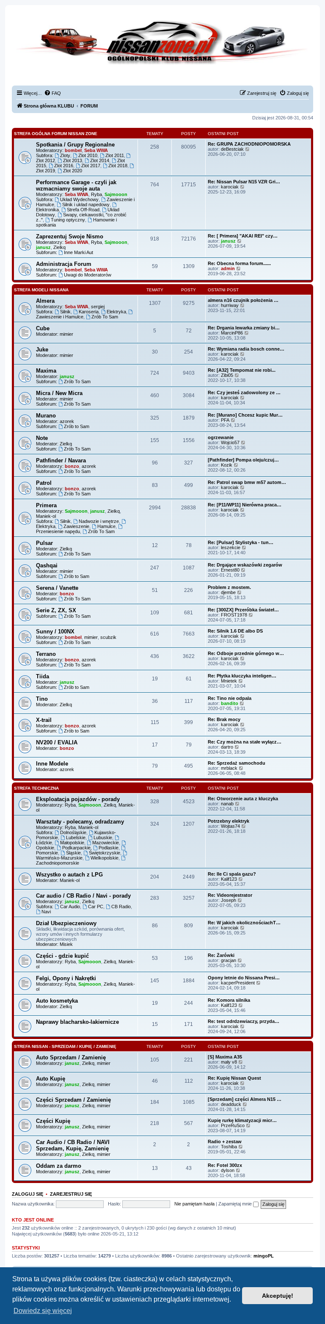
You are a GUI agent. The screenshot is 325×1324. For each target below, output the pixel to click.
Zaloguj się (27, 1194)
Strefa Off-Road (83, 209)
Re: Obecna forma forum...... (239, 263)
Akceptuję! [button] (277, 1295)
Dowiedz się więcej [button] (43, 1310)
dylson (227, 1170)
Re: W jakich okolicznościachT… (244, 922)
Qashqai (47, 565)
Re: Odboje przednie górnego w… (246, 653)
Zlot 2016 (63, 165)
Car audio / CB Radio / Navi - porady (83, 896)
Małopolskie (72, 842)
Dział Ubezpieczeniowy (66, 923)
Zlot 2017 (90, 165)
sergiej (98, 306)
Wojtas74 (230, 826)
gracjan (228, 960)
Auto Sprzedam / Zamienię (71, 1057)
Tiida (42, 676)
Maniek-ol (46, 516)
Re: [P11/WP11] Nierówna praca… (244, 504)
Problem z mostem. (229, 587)
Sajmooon (116, 194)
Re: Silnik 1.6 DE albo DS (235, 630)
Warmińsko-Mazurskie (59, 857)
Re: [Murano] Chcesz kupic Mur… (245, 414)
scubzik (108, 637)
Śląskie (73, 852)
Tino (42, 699)
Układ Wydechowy (79, 199)
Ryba (96, 194)
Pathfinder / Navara (61, 460)
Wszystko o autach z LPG (69, 874)
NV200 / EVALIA (56, 742)
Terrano (46, 654)
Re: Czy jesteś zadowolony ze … (244, 392)
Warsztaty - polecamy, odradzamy (80, 821)
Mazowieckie (105, 842)
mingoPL (263, 1255)
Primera (46, 505)
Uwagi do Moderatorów (87, 274)
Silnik (65, 311)
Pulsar (44, 543)
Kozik (226, 464)
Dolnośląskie (73, 832)
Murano (46, 415)
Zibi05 (227, 375)
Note (42, 438)
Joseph (228, 900)
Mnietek (229, 680)
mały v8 (229, 1061)
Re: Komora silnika (229, 1000)
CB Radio (121, 906)
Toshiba (229, 1146)
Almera (45, 301)
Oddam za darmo (58, 1166)
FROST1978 (234, 614)
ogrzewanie (221, 437)
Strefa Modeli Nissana (41, 289)
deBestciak (232, 149)
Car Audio (70, 906)
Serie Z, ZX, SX (56, 610)
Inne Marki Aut (78, 252)
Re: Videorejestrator (230, 895)
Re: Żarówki (221, 955)
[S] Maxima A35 (225, 1056)
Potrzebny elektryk (228, 821)
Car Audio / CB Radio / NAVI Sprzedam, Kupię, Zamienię (73, 1145)
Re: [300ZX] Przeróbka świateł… (243, 609)
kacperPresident (238, 982)
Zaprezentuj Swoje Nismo (69, 236)
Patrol (44, 483)
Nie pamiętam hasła (194, 1203)
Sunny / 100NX (55, 631)
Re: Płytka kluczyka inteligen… (242, 675)
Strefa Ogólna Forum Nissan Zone (55, 133)
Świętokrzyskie (104, 852)
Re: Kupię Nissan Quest (234, 1078)
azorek (67, 421)
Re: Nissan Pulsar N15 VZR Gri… (244, 181)
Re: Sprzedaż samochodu (236, 763)
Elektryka (116, 311)
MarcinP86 (232, 332)
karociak (230, 186)
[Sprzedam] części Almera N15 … (244, 1099)
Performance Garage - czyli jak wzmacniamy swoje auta (76, 185)
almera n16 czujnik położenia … (243, 300)
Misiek (66, 944)
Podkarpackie (76, 847)
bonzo (72, 466)
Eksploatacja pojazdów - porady (78, 799)
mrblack (229, 768)
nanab (227, 803)
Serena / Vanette (57, 588)
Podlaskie (108, 847)
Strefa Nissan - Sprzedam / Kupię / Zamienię (65, 1046)
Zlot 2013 (72, 160)
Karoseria (89, 311)
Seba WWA (96, 150)
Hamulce (106, 526)
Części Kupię (53, 1121)
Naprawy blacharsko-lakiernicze (77, 1022)
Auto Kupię (50, 1078)
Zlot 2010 (87, 155)
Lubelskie (75, 837)
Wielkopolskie (104, 857)
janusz (43, 247)
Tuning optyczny (68, 219)
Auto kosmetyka (57, 1001)
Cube (43, 328)
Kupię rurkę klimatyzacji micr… (242, 1120)
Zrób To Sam (104, 316)
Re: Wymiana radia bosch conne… (246, 348)
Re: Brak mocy (224, 719)
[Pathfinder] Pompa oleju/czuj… (243, 459)
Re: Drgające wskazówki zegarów (245, 564)
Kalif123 (229, 879)
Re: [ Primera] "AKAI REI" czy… (243, 235)
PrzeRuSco (233, 1125)
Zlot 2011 (114, 155)
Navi (46, 911)
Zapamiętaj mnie (235, 1203)
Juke (42, 349)
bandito (229, 703)
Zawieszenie (76, 526)
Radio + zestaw (225, 1141)
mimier (66, 334)
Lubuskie (103, 837)
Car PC (95, 906)
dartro (227, 746)
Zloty (65, 155)
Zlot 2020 (72, 170)
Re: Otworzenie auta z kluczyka (243, 798)
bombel (73, 150)
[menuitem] (52, 93)
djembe (228, 592)
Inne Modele (52, 763)
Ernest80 (230, 569)
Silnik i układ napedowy (86, 204)
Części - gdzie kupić (62, 956)
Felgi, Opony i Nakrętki (66, 978)
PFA (225, 420)
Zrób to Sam (76, 426)
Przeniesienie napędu (58, 531)
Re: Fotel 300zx (225, 1165)
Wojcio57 (230, 442)
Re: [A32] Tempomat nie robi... (241, 370)
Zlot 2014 (99, 160)
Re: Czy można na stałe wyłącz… (244, 741)
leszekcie (230, 547)
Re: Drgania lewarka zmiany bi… (244, 327)
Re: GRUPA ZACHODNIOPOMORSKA (249, 143)
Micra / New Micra (59, 393)
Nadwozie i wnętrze (99, 521)
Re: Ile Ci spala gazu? (232, 873)
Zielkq (59, 247)
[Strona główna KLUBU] (162, 51)
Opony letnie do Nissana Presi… (244, 977)
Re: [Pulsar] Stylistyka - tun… (240, 542)
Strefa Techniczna (36, 788)
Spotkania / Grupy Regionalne (75, 144)
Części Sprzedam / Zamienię (73, 1100)
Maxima (46, 371)
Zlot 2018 (117, 165)
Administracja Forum (63, 264)
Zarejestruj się (71, 1194)
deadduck (231, 1104)
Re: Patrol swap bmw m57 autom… (247, 482)
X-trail (44, 720)
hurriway (230, 305)
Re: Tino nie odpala (229, 698)
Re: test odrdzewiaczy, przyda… (243, 1021)
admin (228, 268)
